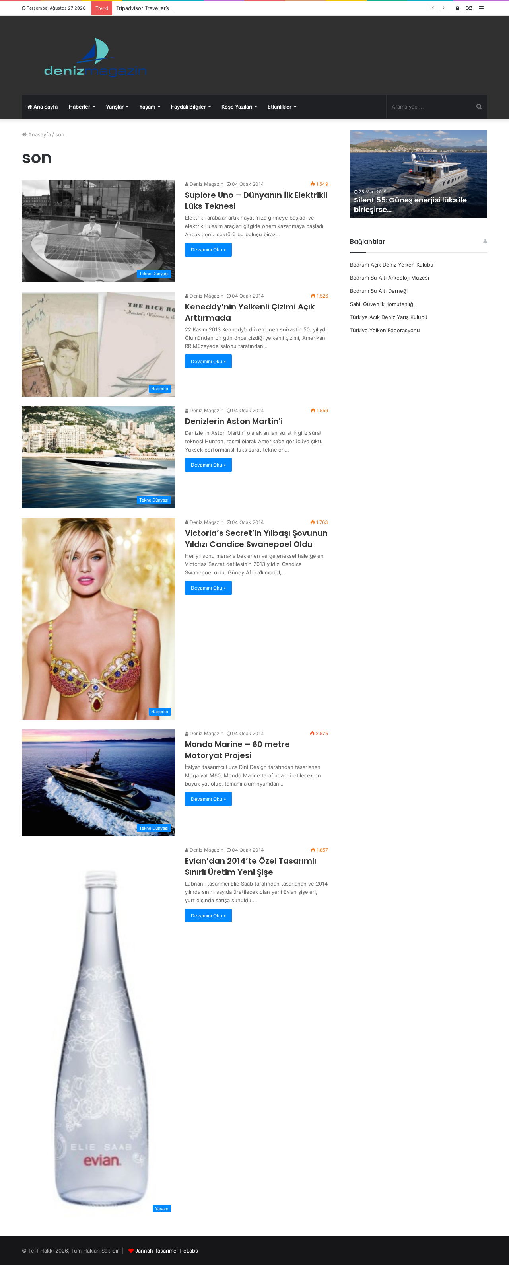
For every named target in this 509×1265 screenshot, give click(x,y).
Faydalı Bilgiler (188, 106)
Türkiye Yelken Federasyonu (385, 330)
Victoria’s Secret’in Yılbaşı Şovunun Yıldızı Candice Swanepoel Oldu (256, 538)
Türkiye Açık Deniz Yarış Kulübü (388, 317)
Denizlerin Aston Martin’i (234, 421)
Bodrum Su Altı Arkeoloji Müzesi (389, 277)
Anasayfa (39, 134)
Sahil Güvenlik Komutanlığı (382, 304)
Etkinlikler (279, 106)
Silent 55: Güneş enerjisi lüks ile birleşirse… (369, 204)
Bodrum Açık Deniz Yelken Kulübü (391, 264)
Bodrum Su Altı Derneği (379, 291)
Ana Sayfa (45, 106)
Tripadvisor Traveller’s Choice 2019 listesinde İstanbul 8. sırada (193, 8)
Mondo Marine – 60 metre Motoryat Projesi (237, 750)
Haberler (79, 106)
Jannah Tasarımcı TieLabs (166, 1250)
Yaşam (147, 106)
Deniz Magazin (205, 184)
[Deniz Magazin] (91, 55)
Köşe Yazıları (236, 106)
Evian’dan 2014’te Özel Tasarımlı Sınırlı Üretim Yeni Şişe (250, 866)
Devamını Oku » (208, 250)
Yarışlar (115, 106)
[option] (378, 174)
